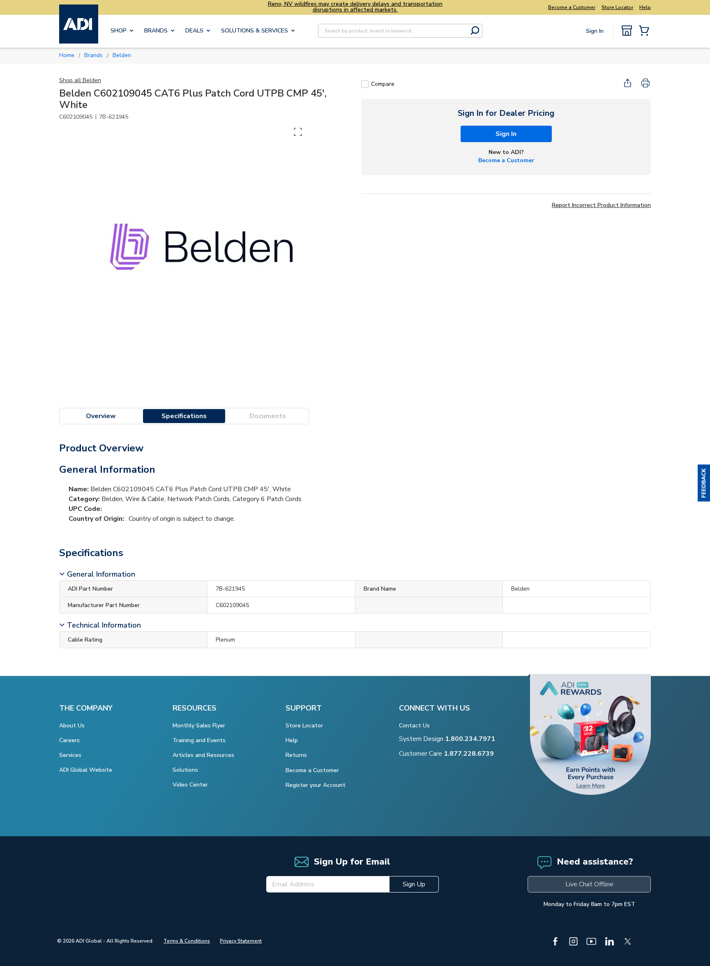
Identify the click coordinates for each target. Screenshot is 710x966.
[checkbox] (365, 84)
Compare (382, 84)
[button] (704, 483)
